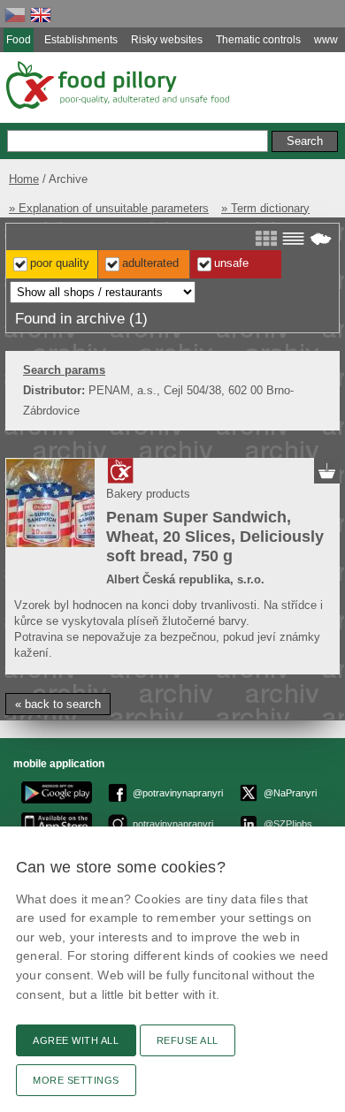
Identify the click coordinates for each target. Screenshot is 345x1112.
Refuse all (187, 1040)
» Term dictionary (265, 208)
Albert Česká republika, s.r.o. (185, 579)
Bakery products (148, 493)
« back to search (58, 704)
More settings (76, 1080)
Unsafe (231, 263)
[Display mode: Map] (321, 239)
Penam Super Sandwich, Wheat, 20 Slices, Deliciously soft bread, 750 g (215, 536)
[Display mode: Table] (293, 239)
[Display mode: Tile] (266, 239)
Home (24, 179)
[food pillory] (116, 85)
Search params (64, 370)
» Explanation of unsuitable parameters (109, 208)
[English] (40, 14)
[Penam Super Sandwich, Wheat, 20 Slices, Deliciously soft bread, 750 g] (50, 503)
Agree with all (76, 1040)
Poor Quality (59, 263)
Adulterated (150, 263)
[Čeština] (15, 14)
